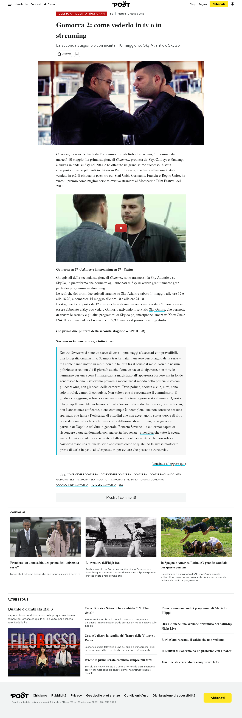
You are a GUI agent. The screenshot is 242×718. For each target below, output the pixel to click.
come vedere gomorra (82, 474)
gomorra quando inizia (166, 474)
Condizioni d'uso (136, 695)
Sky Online (157, 309)
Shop (193, 4)
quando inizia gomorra (72, 484)
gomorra (140, 474)
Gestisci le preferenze (103, 695)
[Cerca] (45, 4)
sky (121, 484)
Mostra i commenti (121, 497)
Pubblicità (58, 695)
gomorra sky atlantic (92, 479)
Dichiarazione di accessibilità (174, 695)
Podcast (36, 4)
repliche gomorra (103, 484)
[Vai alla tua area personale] (232, 4)
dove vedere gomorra (116, 474)
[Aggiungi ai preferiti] (77, 54)
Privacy (76, 695)
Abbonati (218, 4)
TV (111, 13)
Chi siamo (40, 695)
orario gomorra (152, 479)
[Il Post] (121, 4)
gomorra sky (65, 479)
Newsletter (21, 4)
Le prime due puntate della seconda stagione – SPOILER (100, 331)
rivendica (147, 432)
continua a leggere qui (169, 463)
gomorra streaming (124, 479)
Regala (203, 4)
